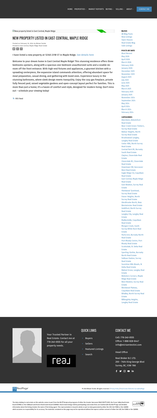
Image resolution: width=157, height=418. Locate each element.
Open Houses (127, 40)
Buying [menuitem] (109, 9)
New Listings (126, 37)
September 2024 (128, 100)
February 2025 (127, 92)
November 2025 (128, 74)
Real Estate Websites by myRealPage (132, 388)
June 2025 (125, 83)
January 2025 (126, 95)
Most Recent (126, 53)
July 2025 (125, 80)
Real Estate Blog (128, 43)
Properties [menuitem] (79, 9)
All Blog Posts (127, 34)
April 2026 (125, 59)
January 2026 (126, 68)
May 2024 (125, 103)
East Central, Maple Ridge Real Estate (33, 46)
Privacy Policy (114, 388)
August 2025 (126, 77)
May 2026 (125, 56)
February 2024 (127, 112)
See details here (85, 54)
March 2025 (126, 89)
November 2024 (128, 97)
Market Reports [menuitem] (96, 9)
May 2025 (125, 86)
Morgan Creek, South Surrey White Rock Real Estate (131, 229)
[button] (144, 9)
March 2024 (126, 109)
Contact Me (144, 9)
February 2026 (127, 65)
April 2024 (125, 106)
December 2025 (128, 71)
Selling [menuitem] (119, 9)
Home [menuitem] (70, 9)
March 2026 (126, 62)
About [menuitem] (129, 9)
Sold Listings (126, 46)
